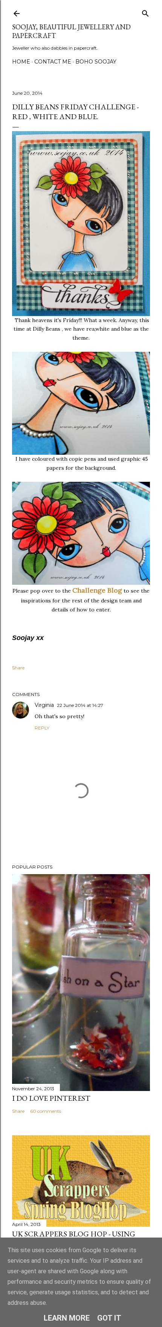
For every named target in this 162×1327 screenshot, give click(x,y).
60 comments (45, 1111)
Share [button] (18, 667)
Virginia (44, 705)
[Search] (145, 12)
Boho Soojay (95, 61)
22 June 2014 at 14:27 (80, 705)
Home (21, 61)
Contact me (52, 61)
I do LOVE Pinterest (51, 1098)
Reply (42, 728)
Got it (109, 1317)
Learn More (67, 1317)
